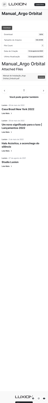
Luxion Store (40, 4)
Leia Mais (6, 113)
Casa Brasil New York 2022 (18, 109)
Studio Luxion (10, 162)
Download (6, 28)
